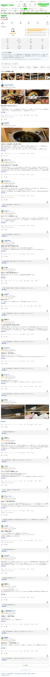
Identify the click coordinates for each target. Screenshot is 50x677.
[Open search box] (2, 63)
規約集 (28, 673)
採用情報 (24, 673)
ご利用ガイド (21, 1)
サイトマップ (27, 1)
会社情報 (3, 673)
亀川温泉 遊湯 (4, 17)
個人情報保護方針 (9, 673)
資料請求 (33, 673)
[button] (4, 76)
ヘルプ (17, 1)
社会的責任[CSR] (18, 673)
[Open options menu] (48, 85)
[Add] (47, 16)
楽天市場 (40, 1)
